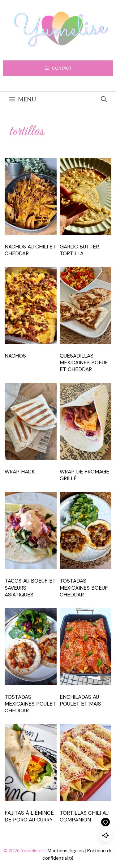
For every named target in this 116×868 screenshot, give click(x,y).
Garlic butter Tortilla (79, 250)
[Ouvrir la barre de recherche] (104, 99)
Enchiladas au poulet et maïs (80, 700)
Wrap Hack (20, 471)
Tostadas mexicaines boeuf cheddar (84, 587)
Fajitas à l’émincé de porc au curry (29, 816)
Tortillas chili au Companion (84, 816)
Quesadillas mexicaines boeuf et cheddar (84, 362)
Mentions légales (66, 851)
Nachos (15, 355)
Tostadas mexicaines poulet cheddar (30, 704)
